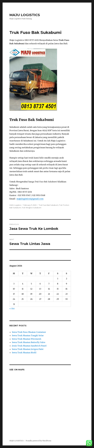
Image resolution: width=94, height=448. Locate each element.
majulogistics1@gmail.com (30, 198)
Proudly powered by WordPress (38, 441)
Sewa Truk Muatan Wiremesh (26, 339)
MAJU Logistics (15, 205)
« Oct (12, 308)
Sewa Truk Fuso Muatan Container (29, 332)
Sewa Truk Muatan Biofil (24, 352)
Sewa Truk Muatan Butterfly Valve (28, 342)
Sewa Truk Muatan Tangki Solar (28, 335)
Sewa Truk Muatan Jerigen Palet (27, 349)
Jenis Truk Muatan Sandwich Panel (29, 346)
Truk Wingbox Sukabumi (31, 208)
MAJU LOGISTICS (24, 15)
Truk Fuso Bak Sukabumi (48, 205)
